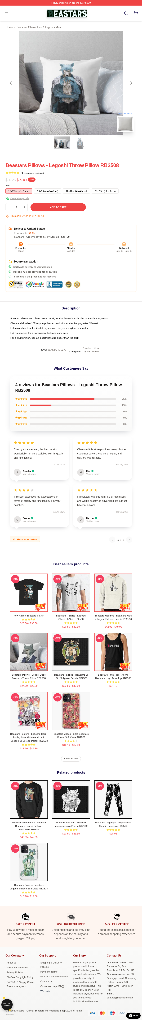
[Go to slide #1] (62, 142)
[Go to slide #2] (80, 142)
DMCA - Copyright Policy (20, 977)
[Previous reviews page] (112, 540)
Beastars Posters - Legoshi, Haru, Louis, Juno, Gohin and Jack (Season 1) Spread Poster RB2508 (29, 737)
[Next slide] (131, 83)
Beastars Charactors (29, 27)
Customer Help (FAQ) (52, 986)
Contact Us (46, 981)
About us (11, 962)
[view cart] (136, 13)
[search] (126, 13)
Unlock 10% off (7, 1004)
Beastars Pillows (91, 348)
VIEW (29, 608)
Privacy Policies (15, 972)
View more (71, 758)
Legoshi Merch (54, 27)
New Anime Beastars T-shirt (29, 615)
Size (8, 185)
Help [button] (135, 1015)
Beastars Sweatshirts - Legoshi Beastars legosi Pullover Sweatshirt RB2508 (29, 826)
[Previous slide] (11, 83)
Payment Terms (48, 971)
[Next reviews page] (129, 540)
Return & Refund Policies (54, 976)
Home (9, 27)
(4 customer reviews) (32, 173)
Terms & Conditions (17, 967)
